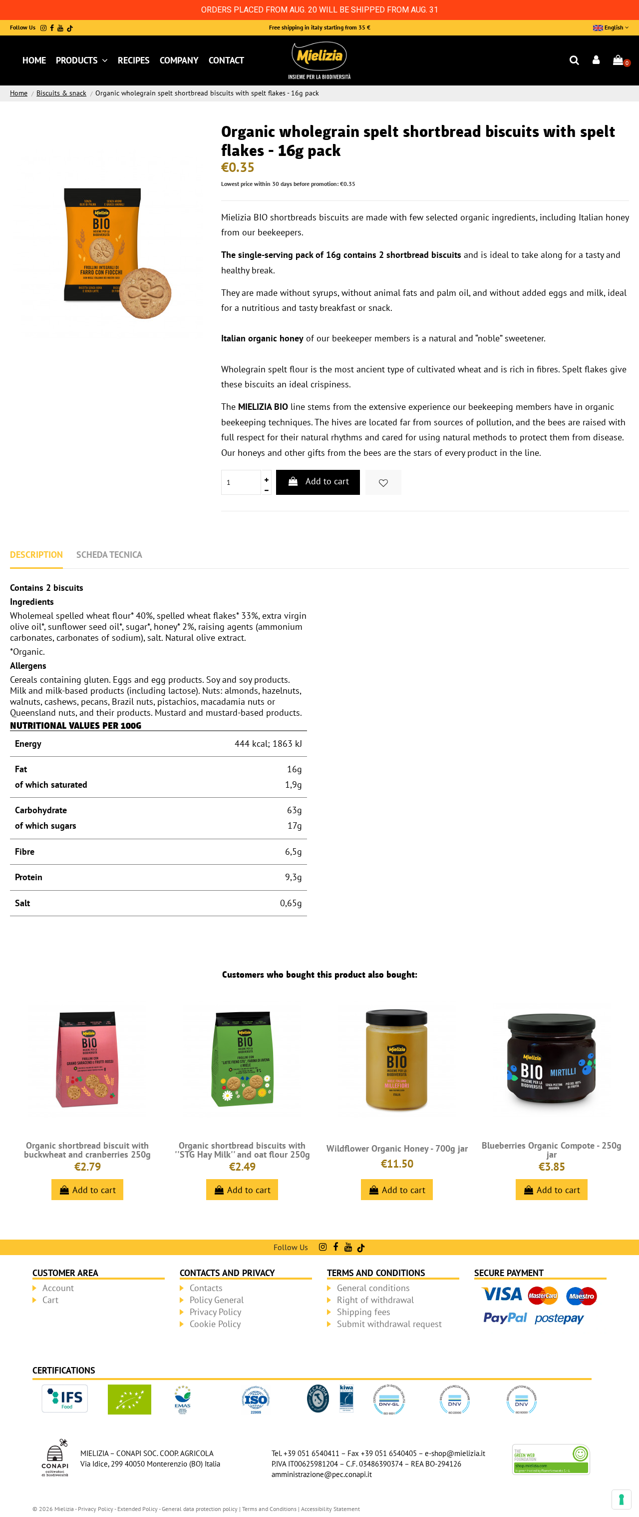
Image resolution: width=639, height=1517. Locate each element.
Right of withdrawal (375, 1300)
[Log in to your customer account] (596, 60)
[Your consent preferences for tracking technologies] (621, 1499)
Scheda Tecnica (109, 554)
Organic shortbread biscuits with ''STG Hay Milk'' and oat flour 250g (242, 1150)
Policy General (217, 1300)
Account (58, 1288)
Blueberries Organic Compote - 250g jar (552, 1150)
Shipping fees (363, 1312)
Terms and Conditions (269, 1509)
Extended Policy (138, 1509)
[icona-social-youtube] (60, 27)
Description (36, 554)
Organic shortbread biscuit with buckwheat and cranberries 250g (87, 1150)
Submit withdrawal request (389, 1324)
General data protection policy (200, 1509)
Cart (50, 1300)
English (614, 27)
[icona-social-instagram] (43, 27)
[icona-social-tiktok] (69, 27)
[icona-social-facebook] (52, 27)
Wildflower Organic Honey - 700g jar (397, 1148)
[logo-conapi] (54, 1456)
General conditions (373, 1288)
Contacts (206, 1288)
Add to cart (327, 481)
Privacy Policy (215, 1312)
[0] (618, 60)
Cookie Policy (215, 1324)
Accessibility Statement (330, 1509)
